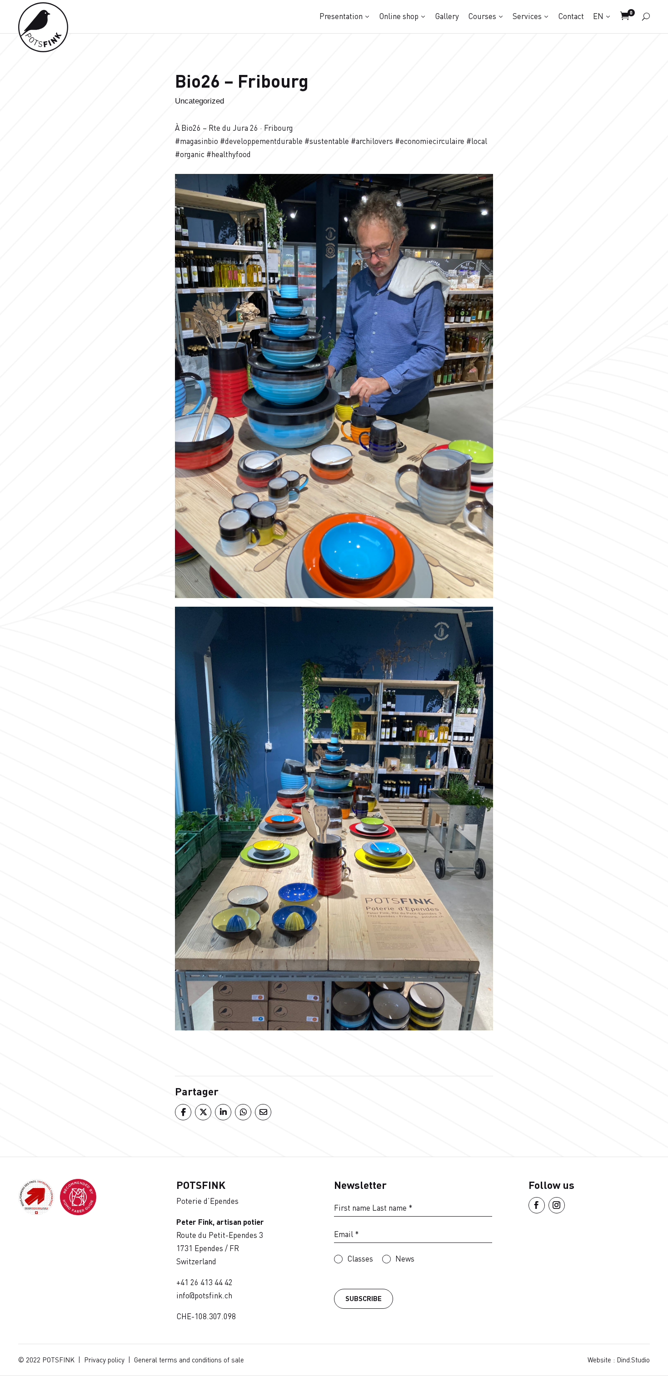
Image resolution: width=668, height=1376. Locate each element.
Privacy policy (104, 1360)
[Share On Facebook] (182, 1112)
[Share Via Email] (262, 1112)
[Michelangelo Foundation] (78, 1212)
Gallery (447, 16)
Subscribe (363, 1298)
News (404, 1258)
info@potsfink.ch (204, 1295)
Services (527, 16)
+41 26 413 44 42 (204, 1282)
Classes (360, 1258)
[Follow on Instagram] (556, 1205)
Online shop (399, 16)
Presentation (341, 16)
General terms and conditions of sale (189, 1360)
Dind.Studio (633, 1360)
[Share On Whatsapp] (242, 1112)
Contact (571, 16)
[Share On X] (202, 1112)
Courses (482, 16)
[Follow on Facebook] (536, 1205)
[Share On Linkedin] (222, 1112)
